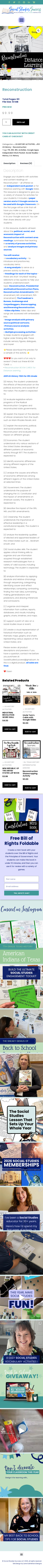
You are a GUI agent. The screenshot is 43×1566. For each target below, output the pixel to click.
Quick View (11, 699)
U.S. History (14, 155)
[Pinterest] (24, 2)
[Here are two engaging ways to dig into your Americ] (21, 942)
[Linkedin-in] (29, 2)
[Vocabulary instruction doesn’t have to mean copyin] (21, 1342)
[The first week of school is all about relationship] (21, 1519)
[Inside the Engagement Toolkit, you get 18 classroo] (21, 1297)
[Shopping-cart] (34, 2)
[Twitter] (14, 2)
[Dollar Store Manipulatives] (21, 1430)
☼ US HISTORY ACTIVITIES (24, 144)
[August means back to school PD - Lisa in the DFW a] (21, 1253)
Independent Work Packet (13, 153)
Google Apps (33, 150)
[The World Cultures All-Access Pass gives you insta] (21, 1075)
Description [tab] (9, 163)
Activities (22, 150)
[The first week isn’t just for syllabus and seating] (21, 1119)
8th (12, 150)
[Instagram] (19, 2)
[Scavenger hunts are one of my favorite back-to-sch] (21, 1031)
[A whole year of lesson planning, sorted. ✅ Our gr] (21, 1164)
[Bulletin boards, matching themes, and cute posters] (21, 1475)
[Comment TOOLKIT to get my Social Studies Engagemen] (21, 986)
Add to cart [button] (10, 729)
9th (16, 150)
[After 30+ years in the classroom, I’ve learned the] (21, 1208)
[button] (21, 20)
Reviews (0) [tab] (26, 163)
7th (8, 150)
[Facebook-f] (9, 2)
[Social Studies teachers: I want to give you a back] (21, 1386)
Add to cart (21, 122)
